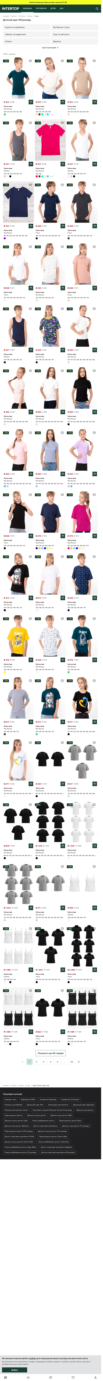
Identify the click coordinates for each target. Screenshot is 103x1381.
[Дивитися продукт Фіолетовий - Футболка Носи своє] (18, 202)
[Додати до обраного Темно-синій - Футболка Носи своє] (62, 308)
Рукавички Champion (70, 1099)
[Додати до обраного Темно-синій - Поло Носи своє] (62, 184)
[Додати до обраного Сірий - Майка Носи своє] (30, 122)
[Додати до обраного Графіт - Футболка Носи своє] (30, 680)
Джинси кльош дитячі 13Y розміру (52, 1131)
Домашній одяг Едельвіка (83, 1105)
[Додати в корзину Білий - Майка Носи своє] (94, 164)
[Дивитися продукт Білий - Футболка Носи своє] (50, 574)
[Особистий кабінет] (95, 1377)
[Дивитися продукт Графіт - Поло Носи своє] (82, 202)
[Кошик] (50, 1377)
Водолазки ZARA (28, 1099)
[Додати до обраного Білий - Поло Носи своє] (30, 246)
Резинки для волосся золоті (16, 1110)
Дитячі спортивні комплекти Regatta (56, 1147)
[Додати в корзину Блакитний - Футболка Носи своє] (63, 474)
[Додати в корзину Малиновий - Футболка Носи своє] (63, 164)
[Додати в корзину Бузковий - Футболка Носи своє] (94, 474)
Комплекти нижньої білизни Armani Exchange (52, 1110)
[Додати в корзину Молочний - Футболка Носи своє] (63, 102)
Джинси (57, 41)
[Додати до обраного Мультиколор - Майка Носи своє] (30, 990)
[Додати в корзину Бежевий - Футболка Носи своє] (94, 102)
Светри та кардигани (15, 34)
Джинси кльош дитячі (36, 1115)
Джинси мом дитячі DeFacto (17, 1126)
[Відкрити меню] (28, 1377)
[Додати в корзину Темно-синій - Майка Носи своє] (31, 350)
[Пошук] (97, 8)
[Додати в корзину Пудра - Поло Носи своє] (94, 288)
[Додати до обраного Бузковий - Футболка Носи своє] (94, 432)
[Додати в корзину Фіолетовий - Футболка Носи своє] (31, 226)
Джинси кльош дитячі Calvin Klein (19, 1142)
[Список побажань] (73, 1377)
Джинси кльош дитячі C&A (16, 1120)
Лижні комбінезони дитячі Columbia (53, 1142)
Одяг (28, 1085)
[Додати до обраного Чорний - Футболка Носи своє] (94, 370)
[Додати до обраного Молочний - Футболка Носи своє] (62, 60)
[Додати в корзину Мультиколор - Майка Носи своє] (31, 1032)
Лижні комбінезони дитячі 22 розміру (20, 1152)
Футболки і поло (61, 27)
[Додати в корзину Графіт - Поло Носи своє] (94, 226)
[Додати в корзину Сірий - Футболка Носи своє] (94, 784)
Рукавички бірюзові (48, 1099)
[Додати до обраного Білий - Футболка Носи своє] (62, 556)
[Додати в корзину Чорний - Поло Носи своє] (31, 536)
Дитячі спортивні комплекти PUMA (19, 1136)
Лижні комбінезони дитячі (43, 1120)
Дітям (30, 16)
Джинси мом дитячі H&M (61, 1115)
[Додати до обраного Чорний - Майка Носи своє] (94, 990)
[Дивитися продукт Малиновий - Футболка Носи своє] (50, 140)
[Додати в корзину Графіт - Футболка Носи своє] (31, 722)
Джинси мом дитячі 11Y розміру (75, 1126)
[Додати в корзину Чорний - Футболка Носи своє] (94, 412)
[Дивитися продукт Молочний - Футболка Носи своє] (50, 78)
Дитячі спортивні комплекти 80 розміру (58, 1152)
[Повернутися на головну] (10, 8)
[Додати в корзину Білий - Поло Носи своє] (31, 288)
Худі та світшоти (61, 34)
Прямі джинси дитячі (13, 1115)
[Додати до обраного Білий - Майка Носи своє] (94, 122)
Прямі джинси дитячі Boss (70, 1120)
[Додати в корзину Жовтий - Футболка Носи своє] (31, 660)
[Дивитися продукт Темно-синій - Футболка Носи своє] (50, 512)
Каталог (22, 16)
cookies (32, 1358)
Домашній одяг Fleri (35, 1105)
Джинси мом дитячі (85, 1110)
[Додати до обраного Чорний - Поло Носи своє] (30, 494)
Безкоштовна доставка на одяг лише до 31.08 (48, 2)
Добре (14, 1370)
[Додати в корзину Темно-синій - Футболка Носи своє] (63, 350)
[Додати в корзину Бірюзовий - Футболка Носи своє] (31, 474)
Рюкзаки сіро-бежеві (13, 1105)
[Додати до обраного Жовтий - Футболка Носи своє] (30, 618)
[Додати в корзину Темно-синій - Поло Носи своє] (63, 226)
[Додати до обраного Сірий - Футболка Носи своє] (94, 742)
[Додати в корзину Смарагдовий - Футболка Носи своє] (31, 102)
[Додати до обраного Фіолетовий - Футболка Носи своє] (30, 184)
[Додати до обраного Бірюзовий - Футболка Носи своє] (30, 432)
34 (71, 1062)
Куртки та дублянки (15, 27)
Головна (6, 16)
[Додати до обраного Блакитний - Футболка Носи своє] (62, 432)
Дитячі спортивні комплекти (45, 1126)
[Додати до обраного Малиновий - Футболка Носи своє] (62, 122)
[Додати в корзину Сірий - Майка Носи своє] (31, 164)
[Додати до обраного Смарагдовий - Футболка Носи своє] (30, 60)
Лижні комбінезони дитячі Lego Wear (20, 1147)
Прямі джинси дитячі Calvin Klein (53, 1136)
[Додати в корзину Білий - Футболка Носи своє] (63, 598)
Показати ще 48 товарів (51, 1053)
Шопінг (14, 16)
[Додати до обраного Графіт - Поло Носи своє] (94, 184)
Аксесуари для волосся (58, 1105)
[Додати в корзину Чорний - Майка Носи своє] (94, 1032)
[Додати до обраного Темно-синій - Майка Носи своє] (30, 308)
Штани (8, 41)
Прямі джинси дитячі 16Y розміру (19, 1131)
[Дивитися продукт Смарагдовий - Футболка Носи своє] (18, 78)
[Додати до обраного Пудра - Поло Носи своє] (94, 246)
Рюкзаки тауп (10, 1099)
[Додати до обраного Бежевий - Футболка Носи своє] (94, 60)
